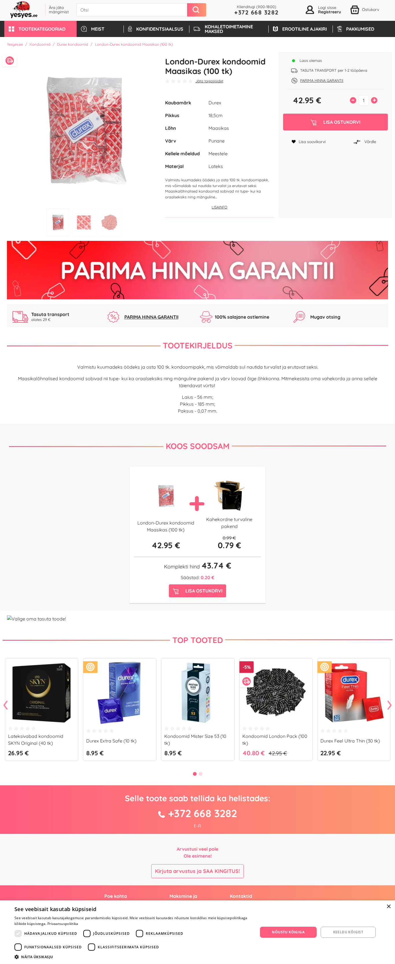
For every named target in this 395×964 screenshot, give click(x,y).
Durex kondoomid (72, 44)
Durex (214, 103)
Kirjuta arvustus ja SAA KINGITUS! (197, 871)
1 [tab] (57, 222)
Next (389, 705)
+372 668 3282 (256, 12)
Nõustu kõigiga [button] (288, 932)
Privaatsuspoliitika (62, 923)
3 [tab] (109, 222)
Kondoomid (39, 44)
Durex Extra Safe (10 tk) (111, 741)
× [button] (388, 906)
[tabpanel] (84, 129)
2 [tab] (83, 222)
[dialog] (197, 932)
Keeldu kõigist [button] (348, 932)
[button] (40, 29)
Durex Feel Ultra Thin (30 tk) (350, 741)
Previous (5, 705)
